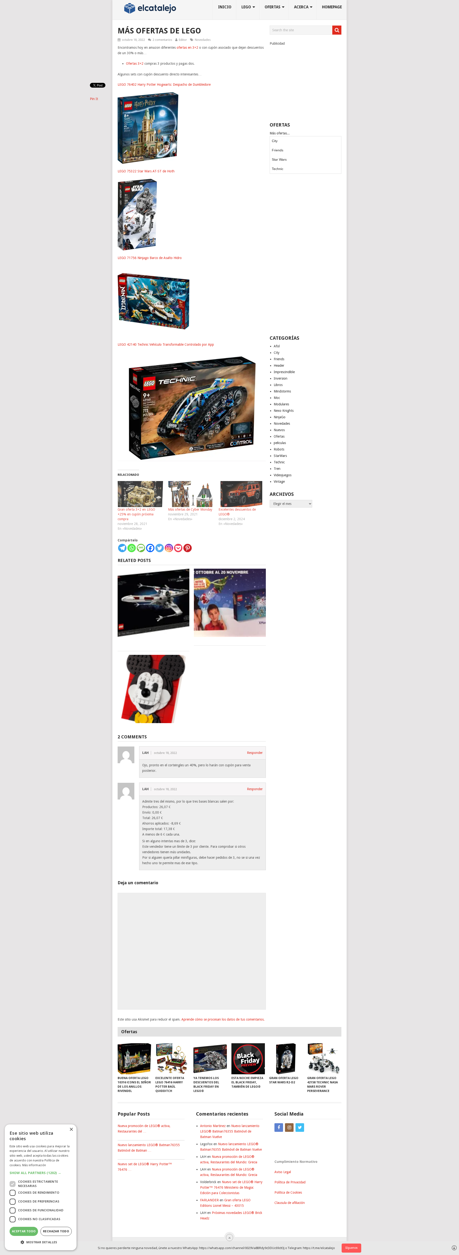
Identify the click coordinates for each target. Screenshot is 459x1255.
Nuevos (279, 430)
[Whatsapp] (131, 548)
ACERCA (301, 7)
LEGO (246, 7)
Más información (34, 1165)
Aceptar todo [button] (24, 1231)
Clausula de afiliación (289, 1203)
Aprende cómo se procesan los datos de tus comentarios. (223, 1019)
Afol (277, 346)
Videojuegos (282, 475)
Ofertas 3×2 (134, 63)
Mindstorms (282, 391)
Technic (277, 169)
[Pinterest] (187, 548)
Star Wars (279, 159)
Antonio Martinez (213, 1126)
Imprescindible (284, 372)
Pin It (94, 99)
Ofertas (279, 436)
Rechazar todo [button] (56, 1231)
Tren (277, 469)
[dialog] (40, 1187)
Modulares (281, 404)
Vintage (279, 481)
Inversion (280, 378)
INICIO (224, 7)
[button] (41, 1173)
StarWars (280, 456)
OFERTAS (272, 7)
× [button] (71, 1129)
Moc (277, 398)
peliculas (280, 443)
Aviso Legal (282, 1172)
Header (279, 365)
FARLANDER (209, 1200)
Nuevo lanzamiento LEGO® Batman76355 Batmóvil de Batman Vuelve (229, 1131)
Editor (183, 40)
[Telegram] (122, 548)
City (275, 141)
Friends (277, 150)
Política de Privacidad (290, 1182)
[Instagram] (169, 548)
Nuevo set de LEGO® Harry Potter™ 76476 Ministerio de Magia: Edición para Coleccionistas (231, 1187)
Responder (255, 753)
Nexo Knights (284, 411)
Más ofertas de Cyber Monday (190, 509)
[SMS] (141, 548)
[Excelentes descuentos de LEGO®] (241, 494)
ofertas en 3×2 (187, 47)
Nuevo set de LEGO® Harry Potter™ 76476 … (145, 1166)
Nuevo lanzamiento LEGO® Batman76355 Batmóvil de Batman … (149, 1147)
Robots (279, 449)
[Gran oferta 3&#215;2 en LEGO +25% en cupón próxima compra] (140, 494)
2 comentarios (162, 40)
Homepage (332, 7)
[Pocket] (178, 548)
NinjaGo (279, 417)
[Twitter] (159, 548)
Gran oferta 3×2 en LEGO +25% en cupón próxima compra (136, 514)
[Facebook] (150, 548)
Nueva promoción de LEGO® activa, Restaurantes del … (144, 1128)
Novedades (203, 40)
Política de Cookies (288, 1192)
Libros (278, 385)
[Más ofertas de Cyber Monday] (191, 494)
